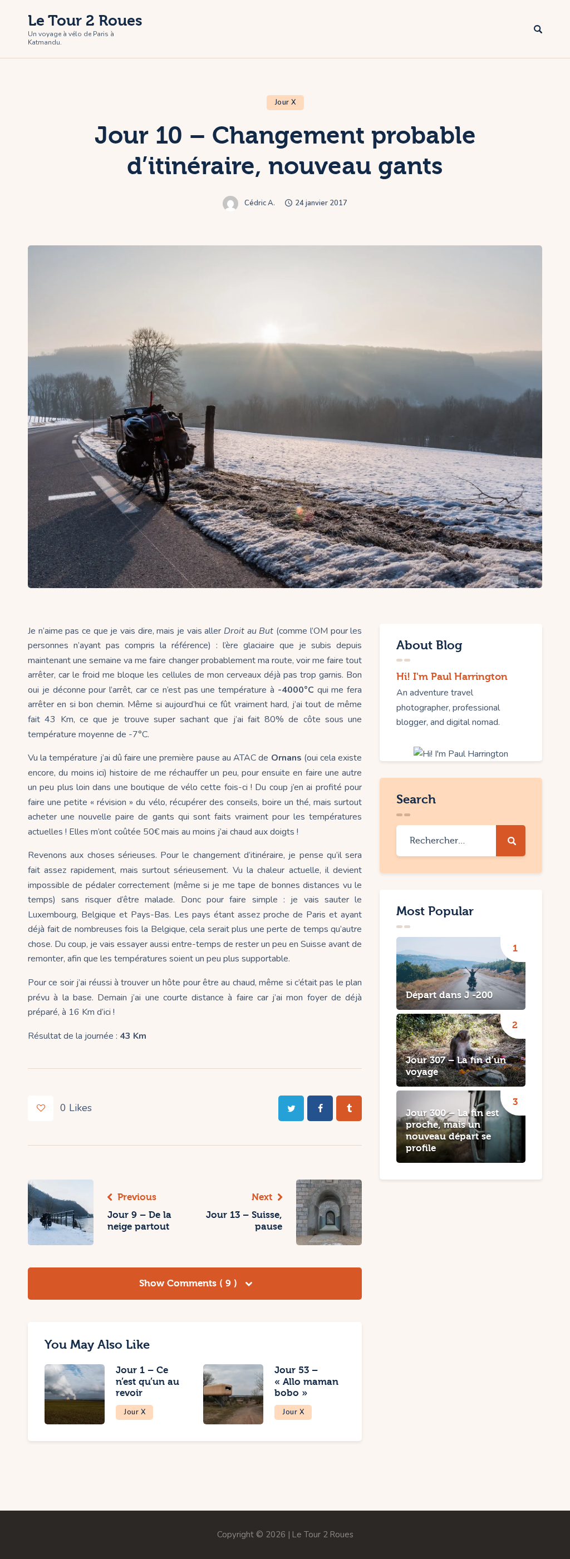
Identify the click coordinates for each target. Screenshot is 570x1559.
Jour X (286, 102)
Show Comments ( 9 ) (189, 1283)
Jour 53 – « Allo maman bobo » (306, 1381)
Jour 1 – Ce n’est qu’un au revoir (147, 1381)
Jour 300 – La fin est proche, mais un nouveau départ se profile (452, 1130)
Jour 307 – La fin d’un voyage (456, 1066)
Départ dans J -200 (449, 995)
